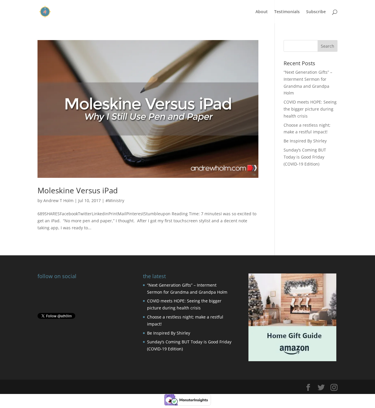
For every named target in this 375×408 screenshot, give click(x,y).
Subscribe (316, 12)
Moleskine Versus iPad (78, 190)
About (261, 12)
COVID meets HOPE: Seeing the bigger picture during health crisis (310, 109)
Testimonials (287, 12)
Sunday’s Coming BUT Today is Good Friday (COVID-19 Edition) (305, 157)
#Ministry (114, 200)
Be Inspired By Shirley (305, 141)
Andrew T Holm (58, 200)
